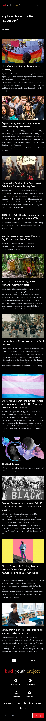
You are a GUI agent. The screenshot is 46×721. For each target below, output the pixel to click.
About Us (23, 708)
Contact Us (8, 703)
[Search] (42, 30)
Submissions (27, 703)
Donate (38, 703)
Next (33, 660)
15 (25, 660)
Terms (17, 703)
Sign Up (38, 716)
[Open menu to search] (38, 5)
